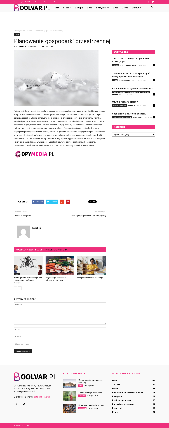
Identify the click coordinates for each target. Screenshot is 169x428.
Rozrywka (101, 7)
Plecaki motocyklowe (123, 404)
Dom (57, 7)
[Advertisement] (84, 21)
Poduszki (116, 408)
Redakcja (22, 46)
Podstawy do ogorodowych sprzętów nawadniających (131, 92)
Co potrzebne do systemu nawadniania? (132, 88)
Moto (115, 7)
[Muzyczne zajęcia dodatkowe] (69, 408)
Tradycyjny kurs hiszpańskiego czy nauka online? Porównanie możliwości (28, 280)
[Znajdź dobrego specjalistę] (69, 396)
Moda (89, 7)
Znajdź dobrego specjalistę (90, 393)
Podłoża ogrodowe (119, 105)
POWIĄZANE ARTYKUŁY (29, 249)
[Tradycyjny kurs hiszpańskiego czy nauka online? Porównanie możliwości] (28, 265)
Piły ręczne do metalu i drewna (127, 392)
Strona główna (19, 31)
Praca (66, 7)
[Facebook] (149, 2)
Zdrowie (136, 7)
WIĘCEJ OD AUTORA (56, 249)
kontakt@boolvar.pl (41, 397)
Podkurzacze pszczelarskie (122, 117)
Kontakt (53, 2)
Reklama (45, 2)
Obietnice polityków (22, 215)
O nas (37, 2)
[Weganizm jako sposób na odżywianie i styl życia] (60, 265)
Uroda (125, 7)
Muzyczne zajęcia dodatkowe (91, 405)
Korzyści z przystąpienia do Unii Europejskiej (87, 215)
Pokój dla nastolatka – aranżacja (90, 278)
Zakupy (79, 7)
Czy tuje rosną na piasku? (125, 102)
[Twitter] (153, 2)
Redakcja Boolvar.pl (128, 65)
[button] (152, 7)
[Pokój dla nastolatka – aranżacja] (91, 265)
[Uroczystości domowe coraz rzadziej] (69, 383)
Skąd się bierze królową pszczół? (129, 113)
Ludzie (17, 34)
